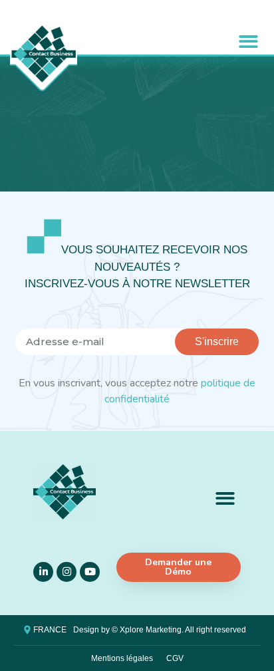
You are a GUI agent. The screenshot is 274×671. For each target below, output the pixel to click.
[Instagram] (66, 572)
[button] (248, 41)
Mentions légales (122, 658)
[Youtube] (90, 572)
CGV (175, 658)
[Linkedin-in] (43, 572)
